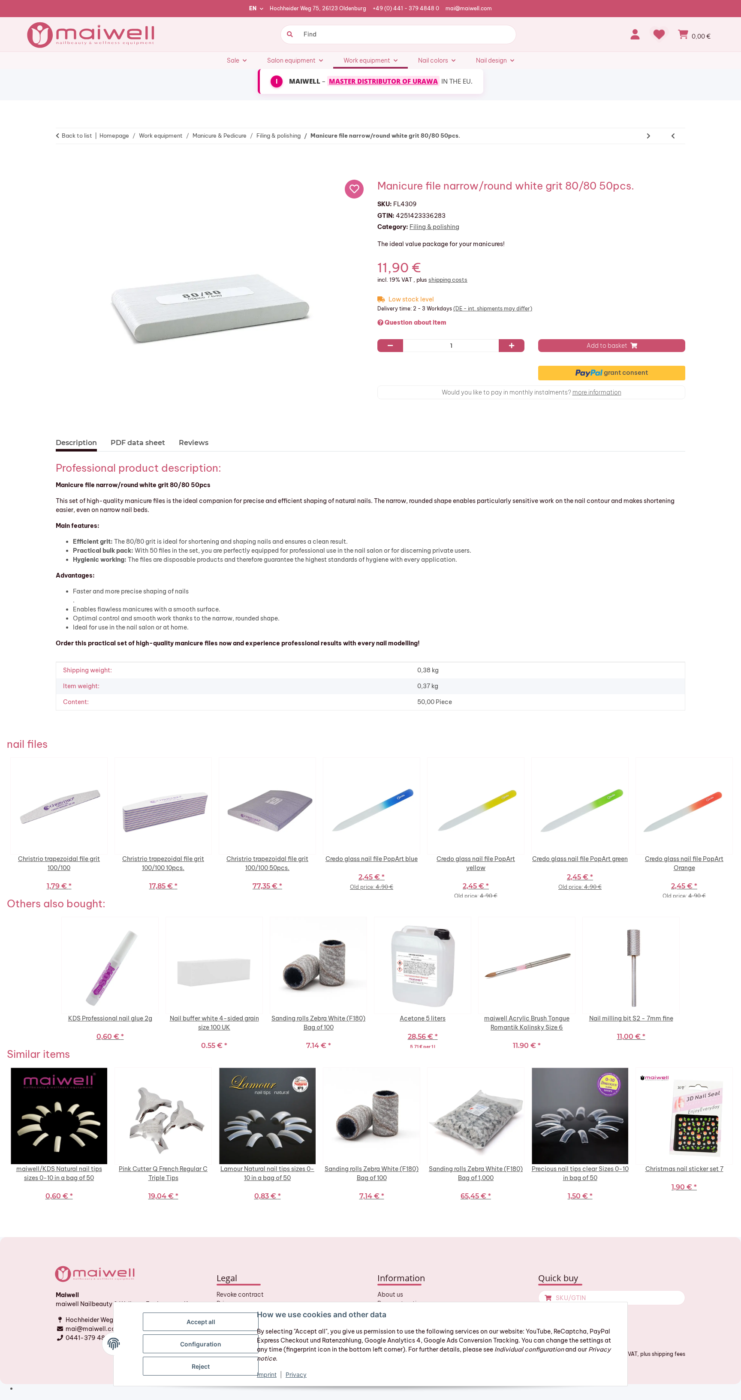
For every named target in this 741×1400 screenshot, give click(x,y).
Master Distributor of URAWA (383, 81)
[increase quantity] (511, 345)
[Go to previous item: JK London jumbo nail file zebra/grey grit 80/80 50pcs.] (673, 135)
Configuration (200, 1344)
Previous (4, 827)
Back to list (77, 135)
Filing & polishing (434, 227)
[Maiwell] (92, 34)
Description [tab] (76, 443)
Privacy (296, 1374)
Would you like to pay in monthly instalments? (531, 392)
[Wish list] (659, 34)
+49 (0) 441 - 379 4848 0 (406, 8)
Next (736, 827)
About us (390, 1294)
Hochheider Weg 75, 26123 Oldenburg (318, 8)
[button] (635, 34)
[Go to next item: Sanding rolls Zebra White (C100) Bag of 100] (648, 135)
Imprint (267, 1374)
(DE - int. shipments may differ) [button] (492, 308)
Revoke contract (240, 1294)
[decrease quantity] (390, 345)
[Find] (288, 34)
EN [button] (252, 8)
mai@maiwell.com (469, 8)
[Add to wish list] (354, 189)
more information (596, 392)
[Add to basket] (66, 162)
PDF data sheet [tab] (138, 443)
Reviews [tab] (193, 443)
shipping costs (447, 279)
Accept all (201, 1321)
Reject (201, 1366)
